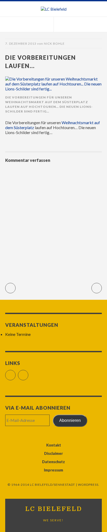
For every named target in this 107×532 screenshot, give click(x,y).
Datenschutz (53, 462)
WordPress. (88, 485)
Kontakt (53, 445)
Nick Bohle (54, 43)
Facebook (15, 373)
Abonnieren (70, 420)
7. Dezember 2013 (20, 43)
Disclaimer (53, 453)
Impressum (53, 470)
